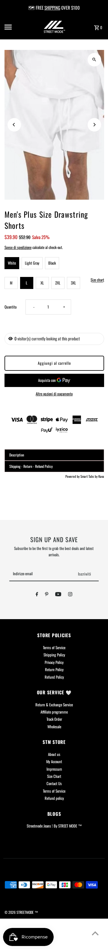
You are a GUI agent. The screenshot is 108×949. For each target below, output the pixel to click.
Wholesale (54, 726)
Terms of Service (54, 647)
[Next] (94, 124)
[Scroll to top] (95, 933)
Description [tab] (16, 454)
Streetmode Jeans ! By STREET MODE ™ (54, 826)
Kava (101, 476)
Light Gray (32, 263)
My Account (54, 761)
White (12, 263)
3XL (73, 283)
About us (54, 754)
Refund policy (54, 798)
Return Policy (54, 669)
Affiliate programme (54, 712)
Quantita (10, 307)
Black (52, 263)
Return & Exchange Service (54, 705)
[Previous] (14, 124)
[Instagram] (70, 595)
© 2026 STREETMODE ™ (21, 912)
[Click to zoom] (94, 59)
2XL (57, 283)
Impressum (54, 769)
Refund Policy (54, 677)
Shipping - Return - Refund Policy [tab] (31, 466)
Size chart (97, 280)
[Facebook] (37, 595)
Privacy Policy (54, 662)
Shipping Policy (54, 655)
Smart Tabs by (89, 476)
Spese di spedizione (18, 247)
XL (42, 283)
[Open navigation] (12, 27)
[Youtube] (58, 595)
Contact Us (54, 783)
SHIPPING (52, 7)
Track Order (54, 719)
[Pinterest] (46, 595)
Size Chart (54, 776)
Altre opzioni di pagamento (54, 394)
